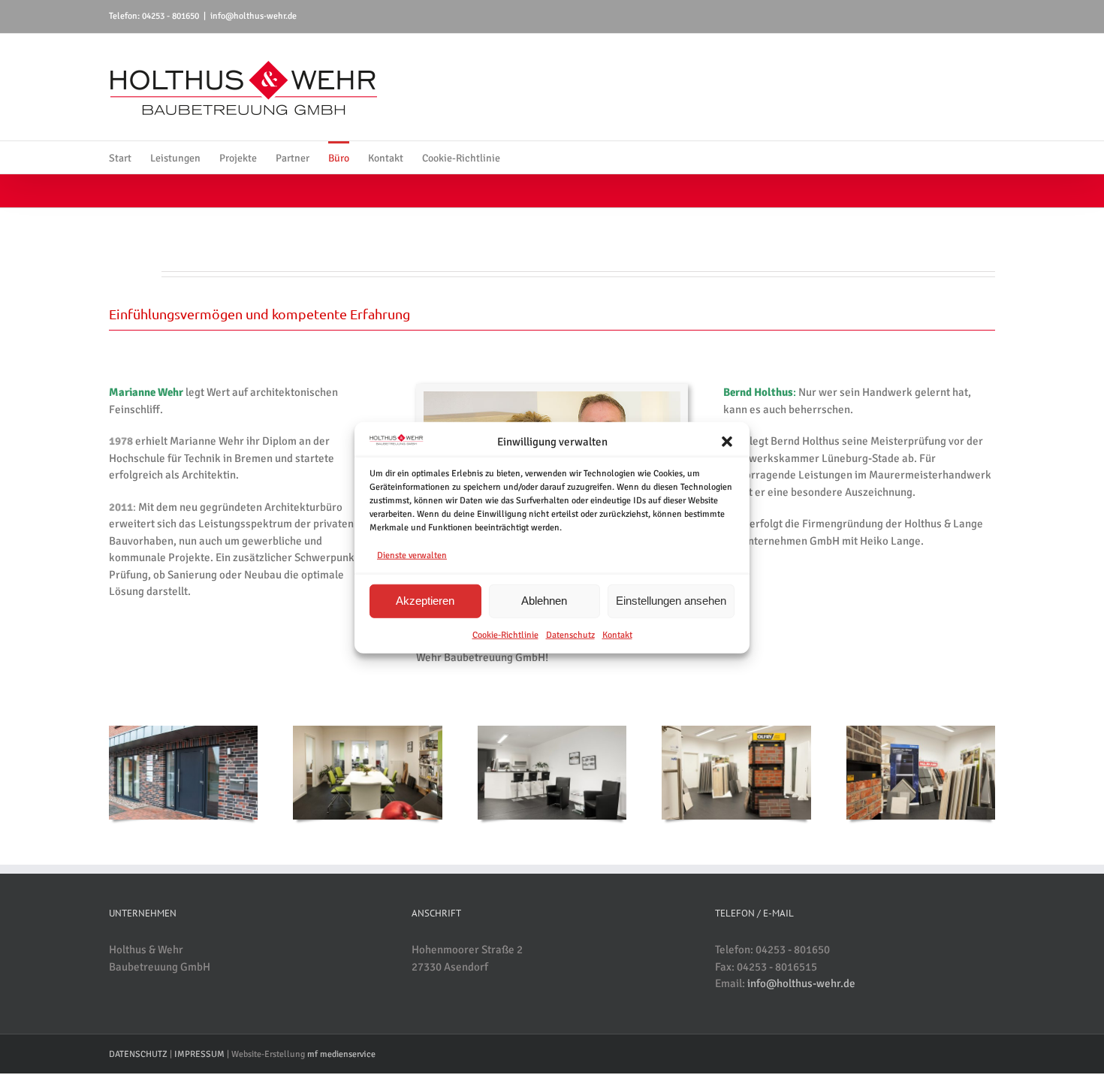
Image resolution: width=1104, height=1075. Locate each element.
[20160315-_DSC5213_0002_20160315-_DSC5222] (920, 731)
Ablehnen (544, 600)
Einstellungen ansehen (671, 600)
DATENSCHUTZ (138, 1054)
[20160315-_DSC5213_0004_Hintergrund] (552, 731)
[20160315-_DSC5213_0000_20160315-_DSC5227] (183, 731)
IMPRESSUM (199, 1054)
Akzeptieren (425, 600)
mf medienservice (341, 1054)
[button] (726, 441)
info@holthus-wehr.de (253, 16)
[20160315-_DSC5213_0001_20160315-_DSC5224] (367, 731)
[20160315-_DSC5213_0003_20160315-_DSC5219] (736, 731)
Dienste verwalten (412, 555)
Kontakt (617, 634)
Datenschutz (570, 634)
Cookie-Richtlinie (505, 634)
